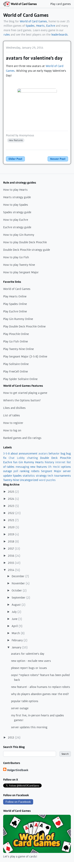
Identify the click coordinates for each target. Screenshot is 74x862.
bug (63, 454)
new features (16, 140)
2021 (11, 520)
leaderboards (59, 35)
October (17, 590)
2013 (11, 737)
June (15, 619)
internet (60, 462)
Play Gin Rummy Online (18, 319)
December (18, 576)
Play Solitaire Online (16, 364)
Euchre (50, 26)
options (66, 467)
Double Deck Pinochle (55, 458)
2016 (11, 556)
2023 (11, 506)
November (19, 583)
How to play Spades (15, 205)
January (17, 647)
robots (35, 471)
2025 (11, 492)
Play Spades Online (15, 304)
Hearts (40, 26)
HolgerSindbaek (17, 770)
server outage (19, 708)
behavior (54, 454)
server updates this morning (29, 727)
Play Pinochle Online (16, 334)
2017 (11, 549)
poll (15, 471)
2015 (11, 563)
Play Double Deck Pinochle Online (24, 326)
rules (7, 35)
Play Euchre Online (15, 311)
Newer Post (58, 159)
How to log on (12, 430)
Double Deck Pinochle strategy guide (26, 250)
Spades (30, 26)
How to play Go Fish (16, 257)
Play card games (60, 4)
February (17, 640)
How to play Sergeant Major (21, 272)
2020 (11, 527)
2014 (11, 570)
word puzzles (47, 480)
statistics (29, 476)
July (14, 612)
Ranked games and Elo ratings (22, 438)
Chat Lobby (17, 458)
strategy (41, 476)
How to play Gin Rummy (18, 235)
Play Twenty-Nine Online (18, 349)
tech (50, 476)
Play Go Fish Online (15, 341)
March (16, 633)
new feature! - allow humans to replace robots (40, 687)
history (49, 462)
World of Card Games (26, 15)
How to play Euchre (15, 220)
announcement (28, 454)
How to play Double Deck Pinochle (25, 242)
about (14, 454)
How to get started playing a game (25, 393)
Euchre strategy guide (17, 227)
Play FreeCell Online (15, 371)
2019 (11, 534)
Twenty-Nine (11, 480)
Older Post (15, 159)
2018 (11, 541)
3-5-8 (6, 454)
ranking (24, 471)
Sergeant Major (51, 471)
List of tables (11, 415)
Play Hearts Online (14, 296)
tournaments (62, 476)
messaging (22, 467)
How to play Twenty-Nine (19, 265)
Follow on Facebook (18, 801)
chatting (32, 458)
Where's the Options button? (22, 400)
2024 (11, 499)
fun (15, 462)
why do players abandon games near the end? (40, 694)
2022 (11, 513)
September (19, 598)
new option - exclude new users (31, 661)
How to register (13, 423)
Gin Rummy (26, 462)
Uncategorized (29, 480)
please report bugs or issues (29, 668)
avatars (43, 454)
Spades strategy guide (17, 212)
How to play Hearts (15, 190)
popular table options (24, 701)
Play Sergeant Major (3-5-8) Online (25, 356)
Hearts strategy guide (17, 197)
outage (7, 471)
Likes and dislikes (14, 408)
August (17, 605)
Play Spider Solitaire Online (20, 379)
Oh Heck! (54, 467)
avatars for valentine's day (27, 654)
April (15, 626)
